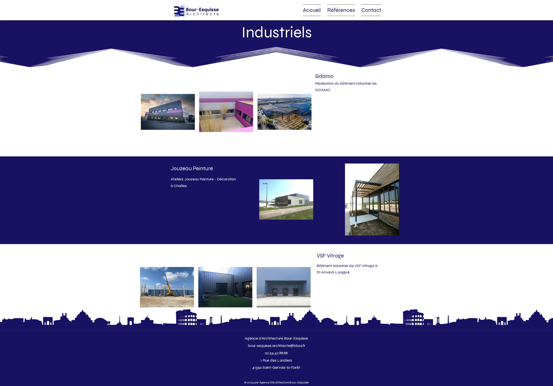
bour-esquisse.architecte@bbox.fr (276, 345)
